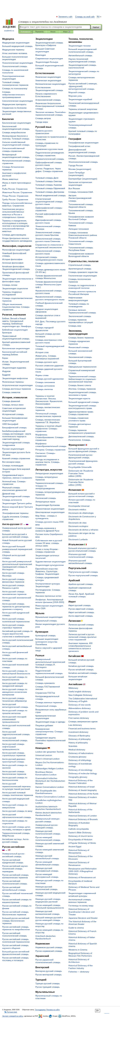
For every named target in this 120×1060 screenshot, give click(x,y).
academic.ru (9, 31)
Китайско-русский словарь (81, 666)
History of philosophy (78, 742)
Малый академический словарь (50, 195)
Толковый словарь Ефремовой (50, 188)
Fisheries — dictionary (78, 972)
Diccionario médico (77, 509)
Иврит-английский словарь (81, 612)
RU (98, 17)
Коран (5, 358)
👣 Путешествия (10, 1012)
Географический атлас (79, 146)
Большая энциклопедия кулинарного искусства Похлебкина (46, 641)
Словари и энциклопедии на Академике (42, 21)
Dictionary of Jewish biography (82, 790)
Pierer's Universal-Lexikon (47, 759)
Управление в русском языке (49, 149)
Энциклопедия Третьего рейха (17, 503)
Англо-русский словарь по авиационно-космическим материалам (14, 692)
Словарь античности (12, 500)
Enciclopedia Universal (78, 506)
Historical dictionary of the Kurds (83, 794)
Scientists (72, 746)
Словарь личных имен (13, 405)
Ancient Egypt (74, 846)
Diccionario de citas (77, 523)
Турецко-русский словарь (47, 983)
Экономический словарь (80, 357)
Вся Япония (74, 188)
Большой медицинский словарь (17, 46)
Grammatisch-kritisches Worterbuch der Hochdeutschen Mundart (50, 781)
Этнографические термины (15, 513)
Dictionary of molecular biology (82, 773)
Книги (52, 32)
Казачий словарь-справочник (16, 458)
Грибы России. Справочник (15, 199)
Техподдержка (40, 1010)
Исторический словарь (13, 414)
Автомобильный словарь (80, 55)
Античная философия (12, 263)
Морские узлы (75, 96)
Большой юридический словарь (83, 402)
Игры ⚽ (66, 32)
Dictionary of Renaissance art (82, 877)
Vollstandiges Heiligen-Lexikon (49, 768)
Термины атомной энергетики (82, 109)
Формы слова (41, 375)
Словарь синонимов (45, 382)
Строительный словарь (79, 265)
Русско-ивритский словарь (81, 609)
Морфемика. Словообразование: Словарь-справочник (49, 437)
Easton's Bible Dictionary (79, 832)
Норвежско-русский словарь (48, 947)
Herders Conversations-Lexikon (50, 797)
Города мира (41, 122)
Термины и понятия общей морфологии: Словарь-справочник (48, 428)
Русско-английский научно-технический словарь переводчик (15, 868)
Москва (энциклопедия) (79, 169)
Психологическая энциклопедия (17, 63)
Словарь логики (9, 285)
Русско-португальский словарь (83, 575)
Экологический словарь (79, 316)
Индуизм (6, 371)
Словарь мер (74, 326)
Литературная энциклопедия (49, 473)
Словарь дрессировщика (14, 235)
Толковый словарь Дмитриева (49, 192)
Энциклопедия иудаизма (14, 368)
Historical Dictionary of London (82, 816)
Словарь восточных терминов (16, 389)
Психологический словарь (14, 66)
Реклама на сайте (53, 1010)
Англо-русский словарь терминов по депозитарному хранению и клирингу (16, 606)
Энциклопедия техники (79, 46)
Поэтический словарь (45, 498)
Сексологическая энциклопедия (17, 101)
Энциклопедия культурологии (49, 565)
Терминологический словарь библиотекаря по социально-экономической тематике (82, 379)
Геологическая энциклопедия (82, 275)
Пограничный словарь (46, 706)
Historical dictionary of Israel (81, 787)
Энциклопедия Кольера (46, 62)
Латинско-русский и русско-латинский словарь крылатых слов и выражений (82, 637)
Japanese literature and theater (83, 918)
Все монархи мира (11, 462)
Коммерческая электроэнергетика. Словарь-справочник (49, 731)
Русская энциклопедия (13, 449)
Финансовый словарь (78, 347)
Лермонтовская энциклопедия (49, 509)
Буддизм (6, 375)
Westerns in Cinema (77, 950)
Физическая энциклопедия (48, 77)
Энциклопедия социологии (15, 288)
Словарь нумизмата (45, 683)
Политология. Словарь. (79, 440)
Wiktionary (73, 688)
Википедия (40, 55)
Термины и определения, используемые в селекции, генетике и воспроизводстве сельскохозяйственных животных (15, 225)
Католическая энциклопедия (16, 348)
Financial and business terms (82, 728)
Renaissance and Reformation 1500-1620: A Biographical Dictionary (82, 871)
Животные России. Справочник (17, 192)
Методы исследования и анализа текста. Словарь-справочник (47, 462)
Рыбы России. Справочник (15, 189)
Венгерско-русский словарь (48, 971)
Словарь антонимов (45, 386)
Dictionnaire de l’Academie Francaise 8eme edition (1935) (80, 482)
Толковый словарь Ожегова (48, 181)
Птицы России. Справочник (15, 196)
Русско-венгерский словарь (48, 974)
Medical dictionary (76, 749)
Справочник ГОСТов (45, 693)
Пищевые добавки (44, 725)
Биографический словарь (14, 427)
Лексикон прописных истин (48, 596)
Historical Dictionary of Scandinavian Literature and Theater (81, 911)
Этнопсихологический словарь (83, 162)
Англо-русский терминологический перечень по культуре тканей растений (16, 786)
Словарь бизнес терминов (81, 337)
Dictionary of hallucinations (80, 753)
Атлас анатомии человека (14, 53)
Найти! (96, 27)
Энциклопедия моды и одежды (50, 722)
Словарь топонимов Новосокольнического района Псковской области (82, 235)
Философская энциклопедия (16, 250)
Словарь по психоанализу (14, 88)
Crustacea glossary (77, 757)
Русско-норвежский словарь (48, 951)
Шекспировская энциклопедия (50, 512)
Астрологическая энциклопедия (17, 385)
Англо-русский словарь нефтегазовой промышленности (13, 746)
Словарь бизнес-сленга (79, 385)
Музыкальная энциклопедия (48, 617)
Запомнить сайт (65, 17)
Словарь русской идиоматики (49, 379)
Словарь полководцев (12, 465)
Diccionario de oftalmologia (81, 513)
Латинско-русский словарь (81, 624)
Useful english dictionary (79, 691)
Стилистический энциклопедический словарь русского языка (49, 201)
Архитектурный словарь (79, 268)
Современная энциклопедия (49, 58)
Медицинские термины (13, 49)
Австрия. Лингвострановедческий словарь (79, 198)
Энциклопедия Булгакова (47, 505)
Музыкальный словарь (46, 620)
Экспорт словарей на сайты (12, 1016)
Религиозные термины (13, 382)
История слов (41, 352)
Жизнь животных (10, 179)
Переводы (39, 32)
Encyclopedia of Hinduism (80, 839)
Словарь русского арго (46, 362)
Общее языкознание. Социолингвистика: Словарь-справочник (16, 307)
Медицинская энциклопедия (15, 42)
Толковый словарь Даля (46, 178)
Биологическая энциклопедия (16, 123)
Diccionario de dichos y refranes (83, 530)
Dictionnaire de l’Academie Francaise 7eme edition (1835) (80, 473)
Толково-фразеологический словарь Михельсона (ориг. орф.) (48, 284)
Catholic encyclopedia (78, 829)
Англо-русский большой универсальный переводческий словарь (17, 549)
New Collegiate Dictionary (80, 695)
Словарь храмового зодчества (82, 272)
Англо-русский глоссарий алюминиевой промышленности (14, 719)
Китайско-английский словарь (82, 673)
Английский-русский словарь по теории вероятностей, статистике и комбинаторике (17, 634)
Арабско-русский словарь (80, 584)
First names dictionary (78, 718)
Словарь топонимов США (80, 192)
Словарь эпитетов (44, 389)
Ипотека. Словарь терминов (82, 389)
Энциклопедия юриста (79, 398)
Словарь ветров (43, 118)
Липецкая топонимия (78, 229)
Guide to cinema (76, 928)
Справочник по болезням (14, 108)
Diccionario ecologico (78, 526)
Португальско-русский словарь (83, 572)
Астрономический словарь (48, 100)
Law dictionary (75, 725)
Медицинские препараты (14, 104)
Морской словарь (76, 92)
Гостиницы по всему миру (80, 905)
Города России (75, 165)
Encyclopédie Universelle (80, 467)
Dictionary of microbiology (80, 770)
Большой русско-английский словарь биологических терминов (15, 921)
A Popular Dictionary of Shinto (82, 843)
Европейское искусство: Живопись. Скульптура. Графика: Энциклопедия (47, 571)
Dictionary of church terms (80, 836)
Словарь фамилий (11, 401)
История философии (12, 259)
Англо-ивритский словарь (80, 616)
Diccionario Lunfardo (78, 539)
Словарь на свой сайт (85, 17)
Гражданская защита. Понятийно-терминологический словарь (50, 740)
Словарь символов (11, 392)
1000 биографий (10, 424)
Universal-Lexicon (43, 755)
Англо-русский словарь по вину (17, 811)
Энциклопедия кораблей (80, 99)
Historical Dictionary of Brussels (83, 819)
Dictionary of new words (79, 705)
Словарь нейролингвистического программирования (13, 94)
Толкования (25, 32)
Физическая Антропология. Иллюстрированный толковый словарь (49, 106)
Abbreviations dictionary (79, 708)
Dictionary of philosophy (79, 739)
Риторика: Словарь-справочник (50, 450)
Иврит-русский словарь (79, 605)
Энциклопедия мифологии (15, 378)
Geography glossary (77, 777)
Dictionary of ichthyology (79, 760)
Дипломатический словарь (81, 436)
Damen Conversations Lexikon (49, 787)
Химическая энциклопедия (48, 80)
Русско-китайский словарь (81, 669)
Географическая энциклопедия (83, 142)
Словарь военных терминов (48, 702)
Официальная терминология (82, 367)
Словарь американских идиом (82, 721)
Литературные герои (45, 501)
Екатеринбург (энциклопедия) (82, 179)
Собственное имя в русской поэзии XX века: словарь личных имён (48, 543)
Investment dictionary (78, 732)
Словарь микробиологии (14, 132)
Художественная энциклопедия (50, 561)
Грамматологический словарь (49, 159)
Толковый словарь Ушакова (48, 185)
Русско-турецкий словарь (47, 987)
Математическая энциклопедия (50, 84)
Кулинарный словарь (45, 635)
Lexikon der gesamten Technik (49, 752)
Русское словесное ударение (49, 365)
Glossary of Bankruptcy (79, 735)
